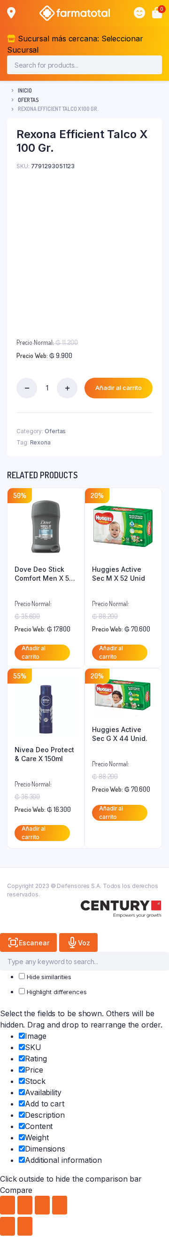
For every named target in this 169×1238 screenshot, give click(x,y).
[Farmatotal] (74, 13)
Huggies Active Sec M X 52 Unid (118, 574)
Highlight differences (56, 992)
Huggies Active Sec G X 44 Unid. (119, 734)
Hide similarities (48, 977)
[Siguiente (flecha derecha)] (24, 1226)
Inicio (25, 90)
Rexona (40, 442)
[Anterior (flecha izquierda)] (7, 1226)
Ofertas (28, 99)
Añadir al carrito (118, 387)
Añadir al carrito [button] (34, 652)
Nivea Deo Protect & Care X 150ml (44, 754)
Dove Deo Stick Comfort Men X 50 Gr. (44, 574)
